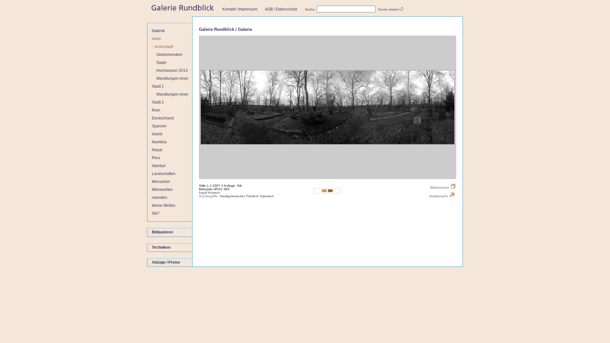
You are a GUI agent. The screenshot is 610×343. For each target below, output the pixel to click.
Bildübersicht (439, 187)
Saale (161, 62)
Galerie (158, 31)
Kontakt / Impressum (239, 9)
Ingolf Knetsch (209, 192)
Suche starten (388, 9)
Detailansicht (438, 196)
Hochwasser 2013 (172, 70)
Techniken (161, 247)
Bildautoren (162, 232)
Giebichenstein (169, 54)
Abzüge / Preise (166, 262)
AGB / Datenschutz (281, 9)
